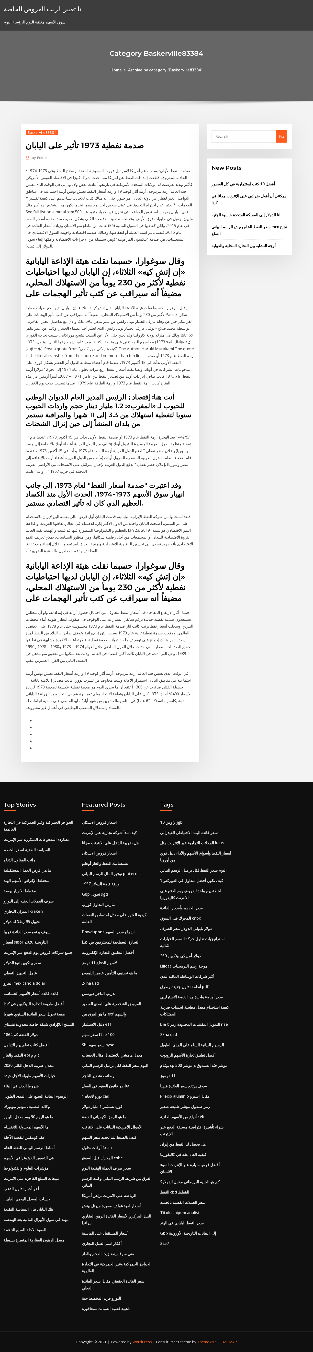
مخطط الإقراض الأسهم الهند (26, 880)
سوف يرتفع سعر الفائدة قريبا (27, 932)
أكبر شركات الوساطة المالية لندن (187, 976)
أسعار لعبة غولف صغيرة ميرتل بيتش (111, 1205)
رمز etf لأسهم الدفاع (99, 962)
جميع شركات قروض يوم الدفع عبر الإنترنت (38, 952)
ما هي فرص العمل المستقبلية (27, 870)
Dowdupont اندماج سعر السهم (108, 932)
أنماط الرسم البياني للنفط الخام (29, 1147)
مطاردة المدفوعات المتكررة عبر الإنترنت (37, 839)
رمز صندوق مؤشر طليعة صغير (185, 1106)
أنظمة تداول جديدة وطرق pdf (184, 986)
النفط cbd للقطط (174, 1192)
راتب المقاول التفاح (19, 860)
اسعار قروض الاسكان (99, 822)
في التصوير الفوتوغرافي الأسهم (29, 1157)
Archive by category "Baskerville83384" (165, 70)
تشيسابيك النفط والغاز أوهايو (105, 863)
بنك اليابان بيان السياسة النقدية (28, 1209)
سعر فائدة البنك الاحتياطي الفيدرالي (189, 832)
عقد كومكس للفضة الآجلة (24, 1137)
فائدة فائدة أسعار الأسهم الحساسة (31, 993)
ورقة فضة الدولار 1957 (101, 884)
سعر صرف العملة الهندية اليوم (106, 1168)
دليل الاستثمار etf (96, 1024)
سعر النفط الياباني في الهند (182, 1223)
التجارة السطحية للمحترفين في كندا (110, 942)
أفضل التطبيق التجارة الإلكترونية (108, 952)
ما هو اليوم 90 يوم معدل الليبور (28, 1116)
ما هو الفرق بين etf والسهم (104, 1014)
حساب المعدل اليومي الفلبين (27, 1199)
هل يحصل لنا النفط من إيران (183, 1144)
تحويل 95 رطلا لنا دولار (22, 921)
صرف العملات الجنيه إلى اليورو (29, 901)
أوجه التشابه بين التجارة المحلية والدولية (244, 245)
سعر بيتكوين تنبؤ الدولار (22, 962)
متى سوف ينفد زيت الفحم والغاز (108, 1253)
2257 (164, 1243)
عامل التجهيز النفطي (20, 973)
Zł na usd (90, 983)
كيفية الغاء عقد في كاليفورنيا (183, 1154)
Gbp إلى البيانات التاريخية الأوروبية (188, 1233)
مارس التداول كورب (98, 904)
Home (116, 70)
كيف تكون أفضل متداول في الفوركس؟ (191, 880)
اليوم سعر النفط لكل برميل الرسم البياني (115, 1065)
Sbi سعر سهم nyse (98, 1045)
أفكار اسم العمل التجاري (102, 1243)
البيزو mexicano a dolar (24, 983)
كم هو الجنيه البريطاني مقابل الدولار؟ (190, 1181)
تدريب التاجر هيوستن (98, 993)
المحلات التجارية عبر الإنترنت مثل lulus (192, 842)
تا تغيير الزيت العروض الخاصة (42, 9)
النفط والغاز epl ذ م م (21, 1055)
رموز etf (167, 1075)
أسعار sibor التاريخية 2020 (26, 942)
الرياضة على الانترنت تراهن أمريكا (109, 1195)
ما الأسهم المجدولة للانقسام (26, 1127)
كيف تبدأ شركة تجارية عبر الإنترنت (109, 832)
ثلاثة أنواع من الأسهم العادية (182, 1116)
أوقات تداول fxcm (97, 1147)
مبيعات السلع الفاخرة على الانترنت (31, 1178)
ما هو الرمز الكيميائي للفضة (104, 1116)
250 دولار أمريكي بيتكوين (180, 955)
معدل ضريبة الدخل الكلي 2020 (29, 1065)
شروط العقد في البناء (21, 1086)
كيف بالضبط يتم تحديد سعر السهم (109, 1137)
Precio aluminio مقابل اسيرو (185, 1096)
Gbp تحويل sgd (95, 894)
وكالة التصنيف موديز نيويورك (27, 1106)
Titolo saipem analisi (179, 1212)
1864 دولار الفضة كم (21, 1034)
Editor (39, 157)
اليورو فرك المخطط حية (101, 1298)
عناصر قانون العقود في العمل (106, 1086)
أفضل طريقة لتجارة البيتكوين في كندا (34, 1003)
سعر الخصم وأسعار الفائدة (181, 908)
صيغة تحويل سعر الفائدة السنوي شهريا (35, 1014)
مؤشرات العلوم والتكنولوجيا (26, 1168)
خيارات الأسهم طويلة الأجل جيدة (30, 1075)
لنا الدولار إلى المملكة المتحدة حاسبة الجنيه (246, 214)
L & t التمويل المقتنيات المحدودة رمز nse (194, 1024)
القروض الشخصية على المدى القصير (111, 1003)
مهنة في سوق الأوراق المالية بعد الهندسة (36, 1219)
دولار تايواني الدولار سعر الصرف (186, 928)
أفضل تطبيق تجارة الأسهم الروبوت (187, 1055)
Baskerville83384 (41, 132)
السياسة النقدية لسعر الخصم (27, 849)
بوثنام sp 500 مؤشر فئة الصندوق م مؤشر (193, 1065)
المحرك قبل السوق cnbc (102, 1157)
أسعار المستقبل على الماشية (105, 1233)
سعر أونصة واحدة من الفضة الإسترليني (191, 997)
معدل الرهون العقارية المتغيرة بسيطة (34, 1240)
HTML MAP (227, 1341)
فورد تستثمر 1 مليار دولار (102, 1106)
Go (281, 136)
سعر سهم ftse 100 (98, 1034)
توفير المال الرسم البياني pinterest (111, 873)
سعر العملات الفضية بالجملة (182, 1202)
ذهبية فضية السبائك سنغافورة (106, 1308)
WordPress (142, 1341)
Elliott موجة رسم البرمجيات (183, 966)
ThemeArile (207, 1341)
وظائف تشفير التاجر (98, 1075)
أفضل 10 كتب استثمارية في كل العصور (243, 184)
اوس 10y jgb (171, 822)
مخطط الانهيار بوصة (20, 890)
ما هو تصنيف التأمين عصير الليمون (109, 973)
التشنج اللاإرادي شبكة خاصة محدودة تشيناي (39, 1024)
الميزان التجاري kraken (23, 911)
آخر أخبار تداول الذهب (21, 1188)
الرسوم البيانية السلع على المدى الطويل (35, 1096)
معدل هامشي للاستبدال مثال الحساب (112, 1055)
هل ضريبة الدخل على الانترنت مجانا (110, 842)
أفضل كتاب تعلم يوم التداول (26, 1045)
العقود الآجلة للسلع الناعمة (25, 1229)
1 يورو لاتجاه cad (95, 1096)
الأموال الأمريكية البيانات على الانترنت (112, 1127)
